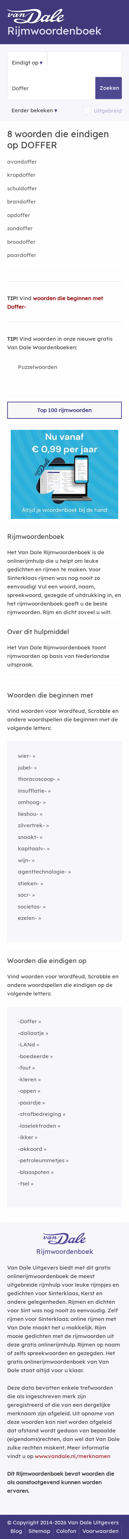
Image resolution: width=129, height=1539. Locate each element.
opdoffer (18, 215)
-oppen (27, 1090)
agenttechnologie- (42, 871)
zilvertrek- (31, 825)
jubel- (25, 767)
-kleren (27, 1079)
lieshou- (28, 813)
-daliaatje (31, 1033)
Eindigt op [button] (25, 62)
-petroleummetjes (41, 1160)
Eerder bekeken (32, 110)
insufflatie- (32, 790)
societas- (30, 906)
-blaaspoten (33, 1172)
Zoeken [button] (109, 87)
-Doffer (27, 1021)
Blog (16, 1531)
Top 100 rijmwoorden (64, 410)
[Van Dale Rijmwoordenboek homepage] (39, 18)
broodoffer (21, 241)
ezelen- (27, 918)
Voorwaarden (100, 1531)
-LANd (26, 1044)
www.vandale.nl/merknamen (72, 1456)
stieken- (28, 883)
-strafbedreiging (39, 1114)
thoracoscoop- (37, 779)
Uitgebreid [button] (108, 110)
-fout (24, 1067)
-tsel (23, 1183)
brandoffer (21, 201)
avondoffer (22, 161)
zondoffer (20, 228)
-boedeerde (33, 1056)
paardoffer (21, 255)
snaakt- (28, 837)
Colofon (66, 1531)
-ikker (25, 1137)
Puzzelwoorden (37, 367)
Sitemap (39, 1531)
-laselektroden (37, 1125)
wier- (24, 755)
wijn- (24, 860)
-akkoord (30, 1149)
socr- (24, 894)
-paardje (29, 1102)
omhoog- (30, 802)
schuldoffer (22, 188)
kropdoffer (21, 174)
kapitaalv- (32, 848)
